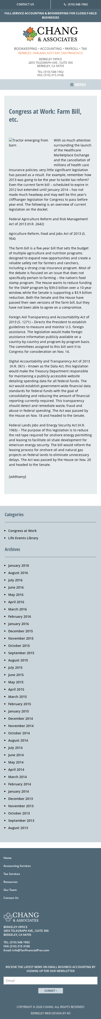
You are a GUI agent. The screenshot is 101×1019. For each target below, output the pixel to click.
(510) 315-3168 (20, 946)
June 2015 (16, 675)
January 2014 (18, 791)
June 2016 (16, 587)
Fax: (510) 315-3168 (50, 75)
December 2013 (20, 798)
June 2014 (16, 755)
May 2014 (15, 762)
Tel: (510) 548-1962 (51, 72)
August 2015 (18, 660)
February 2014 (19, 784)
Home (8, 858)
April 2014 (16, 769)
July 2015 (15, 667)
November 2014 (21, 726)
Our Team (10, 890)
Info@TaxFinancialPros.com (30, 950)
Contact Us (25, 4)
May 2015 (15, 682)
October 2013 (19, 813)
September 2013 (21, 820)
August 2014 (18, 740)
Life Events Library (23, 538)
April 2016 (16, 602)
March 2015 (17, 696)
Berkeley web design (46, 1013)
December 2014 (20, 718)
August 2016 (18, 572)
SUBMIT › (50, 991)
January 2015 (18, 711)
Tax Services (12, 874)
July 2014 (15, 747)
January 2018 (18, 565)
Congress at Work (22, 530)
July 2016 (15, 580)
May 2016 (15, 594)
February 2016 (19, 616)
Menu (80, 84)
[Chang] (50, 33)
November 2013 (21, 806)
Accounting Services (17, 866)
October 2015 (19, 645)
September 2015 (21, 653)
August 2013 (18, 828)
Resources (11, 882)
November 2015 (21, 638)
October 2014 (19, 733)
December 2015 (20, 631)
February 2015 (19, 704)
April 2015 (16, 689)
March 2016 (17, 609)
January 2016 (18, 624)
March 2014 (17, 777)
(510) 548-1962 (78, 4)
